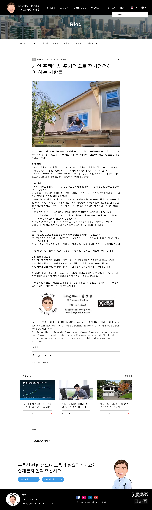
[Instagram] (84, 497)
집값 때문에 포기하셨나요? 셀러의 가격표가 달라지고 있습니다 (37, 405)
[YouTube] (96, 497)
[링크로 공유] (51, 355)
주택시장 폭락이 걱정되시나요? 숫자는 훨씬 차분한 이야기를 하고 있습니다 (76, 405)
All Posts (23, 43)
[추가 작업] (118, 59)
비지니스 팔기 (93, 43)
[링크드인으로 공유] (45, 355)
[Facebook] (78, 497)
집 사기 (45, 43)
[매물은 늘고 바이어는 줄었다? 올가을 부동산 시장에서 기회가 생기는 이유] (114, 390)
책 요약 (56, 43)
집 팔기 (34, 43)
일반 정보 (67, 43)
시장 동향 (79, 43)
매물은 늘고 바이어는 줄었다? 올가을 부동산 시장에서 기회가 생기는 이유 (114, 405)
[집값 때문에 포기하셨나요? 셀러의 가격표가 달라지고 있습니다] (37, 390)
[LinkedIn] (90, 497)
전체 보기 (128, 376)
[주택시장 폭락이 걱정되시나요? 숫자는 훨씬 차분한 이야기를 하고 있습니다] (76, 390)
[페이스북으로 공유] (33, 355)
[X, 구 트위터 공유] (39, 355)
